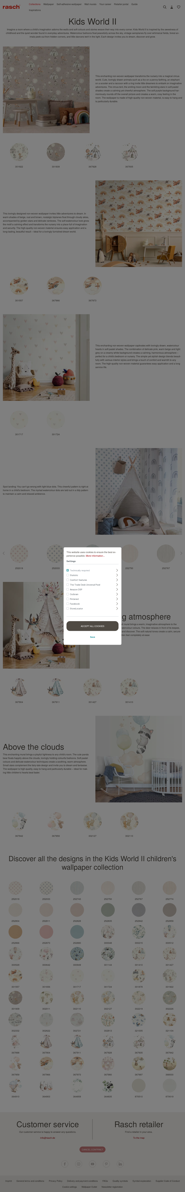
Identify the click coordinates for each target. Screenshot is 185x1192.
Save (92, 637)
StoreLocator (76, 608)
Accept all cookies (92, 625)
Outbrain (74, 594)
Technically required (80, 570)
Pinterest (74, 599)
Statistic (74, 575)
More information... (95, 555)
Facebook (75, 603)
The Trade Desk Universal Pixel (85, 584)
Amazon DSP (76, 589)
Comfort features (78, 580)
